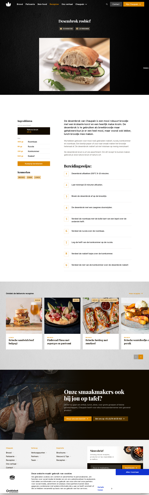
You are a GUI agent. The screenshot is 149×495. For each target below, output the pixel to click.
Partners (34, 456)
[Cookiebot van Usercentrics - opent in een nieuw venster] (12, 491)
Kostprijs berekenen (33, 163)
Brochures (60, 452)
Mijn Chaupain (132, 4)
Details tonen (101, 488)
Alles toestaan (132, 472)
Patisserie (10, 456)
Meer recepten (134, 293)
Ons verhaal (11, 464)
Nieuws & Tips (62, 456)
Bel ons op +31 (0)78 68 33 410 (108, 419)
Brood (9, 452)
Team (33, 460)
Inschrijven (129, 468)
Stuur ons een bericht (75, 419)
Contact (115, 4)
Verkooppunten (38, 452)
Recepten (10, 460)
